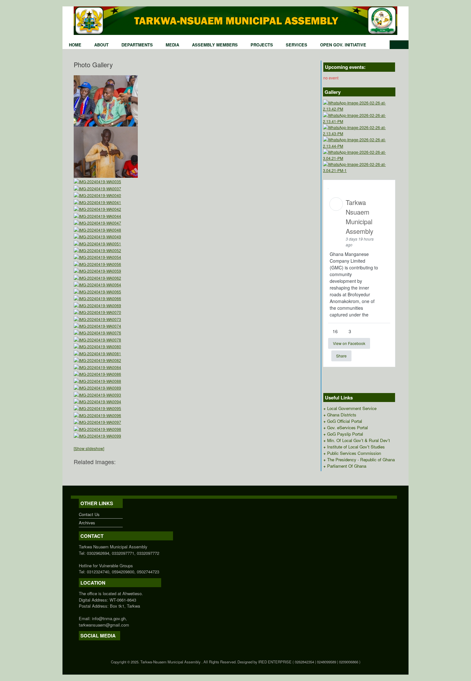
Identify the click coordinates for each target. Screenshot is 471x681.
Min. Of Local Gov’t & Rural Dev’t (358, 440)
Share (341, 355)
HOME (75, 45)
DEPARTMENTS (137, 45)
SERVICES (296, 45)
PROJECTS (262, 45)
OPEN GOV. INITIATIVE (343, 45)
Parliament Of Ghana (346, 466)
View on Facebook (349, 343)
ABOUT (101, 45)
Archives (87, 523)
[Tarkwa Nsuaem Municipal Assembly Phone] (90, 647)
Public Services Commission (354, 453)
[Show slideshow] (89, 448)
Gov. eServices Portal (347, 427)
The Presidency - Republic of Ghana (361, 459)
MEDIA (172, 45)
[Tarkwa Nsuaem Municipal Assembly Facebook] (80, 647)
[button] (399, 44)
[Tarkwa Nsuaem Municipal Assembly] (235, 20)
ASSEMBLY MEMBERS (215, 45)
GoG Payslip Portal (345, 434)
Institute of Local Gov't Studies (356, 447)
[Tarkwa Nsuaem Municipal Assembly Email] (86, 647)
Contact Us (89, 514)
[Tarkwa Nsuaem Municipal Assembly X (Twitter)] (83, 647)
